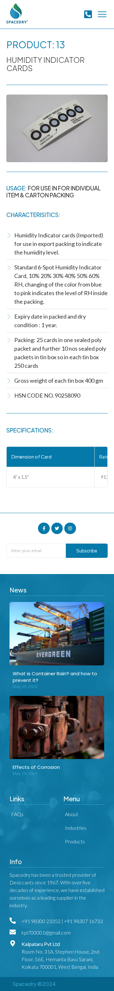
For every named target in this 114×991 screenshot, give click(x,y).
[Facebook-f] (43, 528)
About (71, 814)
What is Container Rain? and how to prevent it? (55, 677)
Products (75, 841)
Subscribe (86, 550)
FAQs (17, 814)
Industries (75, 828)
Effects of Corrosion (36, 767)
